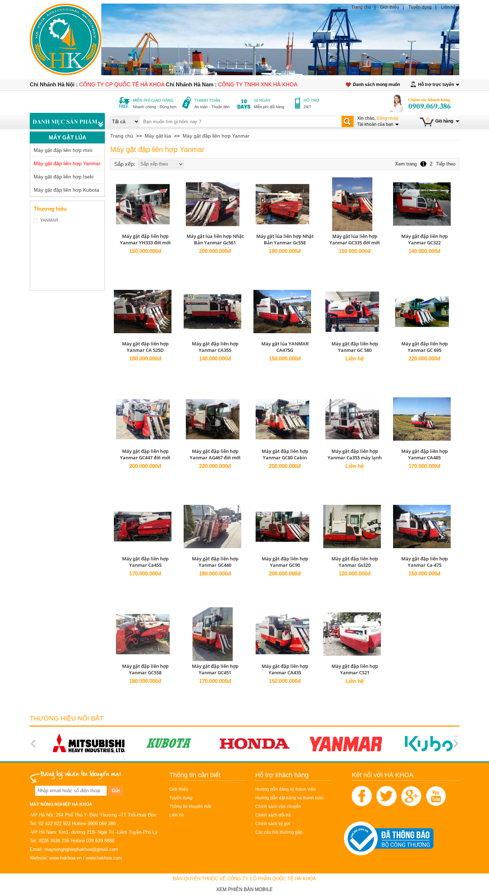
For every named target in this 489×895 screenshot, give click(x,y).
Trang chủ (361, 7)
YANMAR (49, 220)
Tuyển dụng (420, 7)
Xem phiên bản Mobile (244, 889)
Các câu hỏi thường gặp (278, 832)
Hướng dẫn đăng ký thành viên (285, 789)
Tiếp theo (445, 164)
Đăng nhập (387, 118)
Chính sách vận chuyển (278, 806)
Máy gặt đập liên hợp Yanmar (67, 163)
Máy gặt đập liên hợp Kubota (66, 190)
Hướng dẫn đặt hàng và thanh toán (289, 797)
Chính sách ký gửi (272, 823)
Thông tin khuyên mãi (190, 806)
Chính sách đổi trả (273, 815)
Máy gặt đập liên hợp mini (63, 150)
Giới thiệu (389, 7)
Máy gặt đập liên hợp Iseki (63, 177)
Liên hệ (448, 7)
